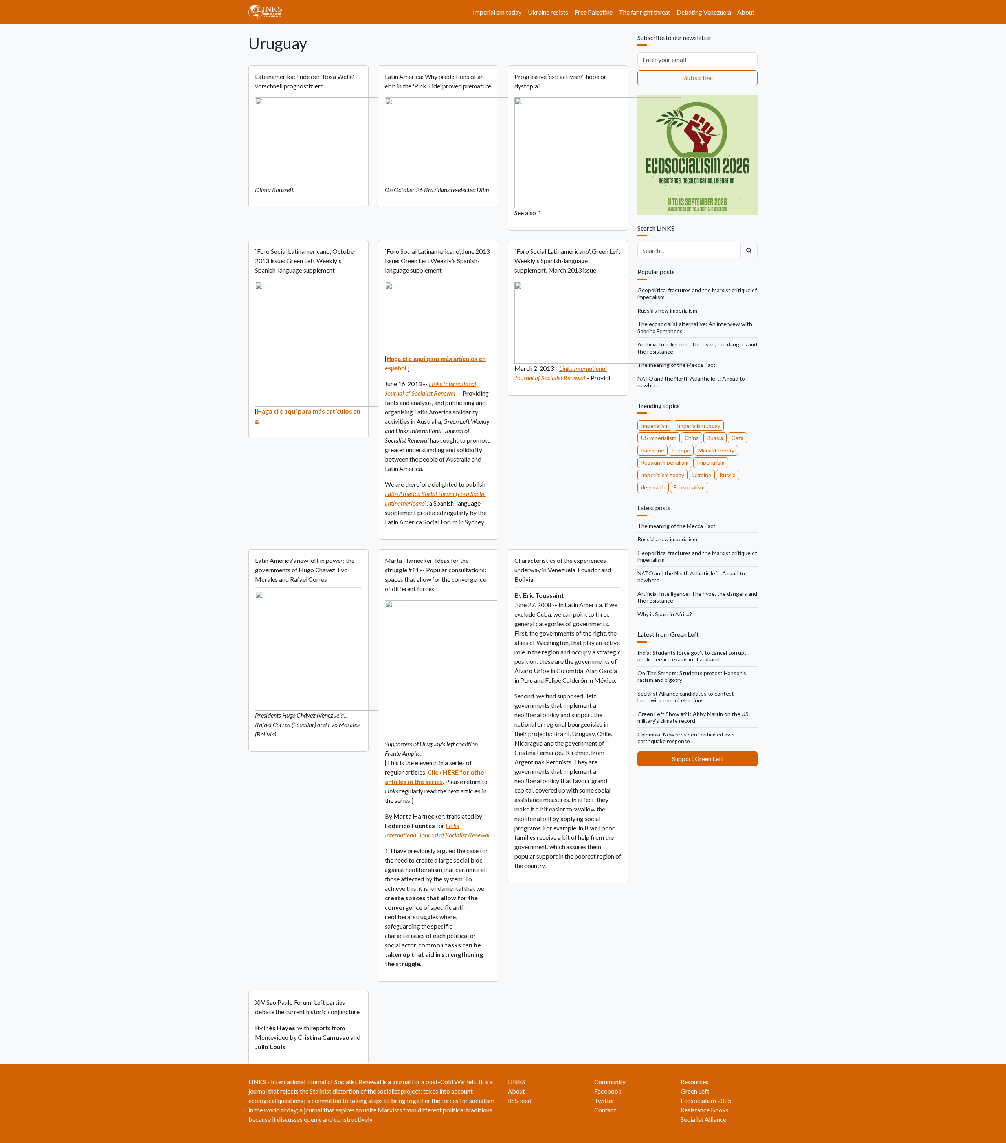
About (745, 12)
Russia (715, 437)
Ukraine (701, 475)
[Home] (268, 12)
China (692, 437)
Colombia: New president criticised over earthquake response (686, 738)
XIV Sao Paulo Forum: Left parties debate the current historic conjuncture (307, 1006)
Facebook (608, 1091)
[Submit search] (749, 250)
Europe (681, 450)
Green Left (695, 1091)
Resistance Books (705, 1110)
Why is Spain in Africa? (664, 614)
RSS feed (519, 1100)
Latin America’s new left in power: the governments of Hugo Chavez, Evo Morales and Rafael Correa (304, 570)
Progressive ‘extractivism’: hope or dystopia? (560, 81)
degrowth (653, 487)
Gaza (737, 437)
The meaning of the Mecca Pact (676, 364)
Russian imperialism (664, 462)
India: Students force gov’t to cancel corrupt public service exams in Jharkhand (692, 656)
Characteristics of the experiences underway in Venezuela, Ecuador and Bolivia (562, 570)
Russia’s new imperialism (667, 539)
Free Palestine (594, 12)
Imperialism (655, 425)
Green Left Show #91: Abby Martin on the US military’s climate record (693, 717)
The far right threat (644, 12)
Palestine (652, 450)
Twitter (604, 1100)
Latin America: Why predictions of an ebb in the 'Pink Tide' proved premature (438, 81)
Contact (605, 1110)
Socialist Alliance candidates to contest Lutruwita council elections (685, 697)
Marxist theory (716, 450)
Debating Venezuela (704, 12)
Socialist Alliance (703, 1119)
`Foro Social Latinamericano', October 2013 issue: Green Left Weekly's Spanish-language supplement (305, 260)
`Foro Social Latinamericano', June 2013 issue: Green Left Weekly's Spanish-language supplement (437, 260)
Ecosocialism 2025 (706, 1100)
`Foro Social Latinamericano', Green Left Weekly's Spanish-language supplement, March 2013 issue (567, 260)
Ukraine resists (548, 12)
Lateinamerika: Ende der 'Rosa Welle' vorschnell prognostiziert (304, 81)
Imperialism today (497, 12)
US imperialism (658, 437)
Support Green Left (697, 758)
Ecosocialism (689, 487)
